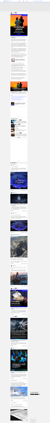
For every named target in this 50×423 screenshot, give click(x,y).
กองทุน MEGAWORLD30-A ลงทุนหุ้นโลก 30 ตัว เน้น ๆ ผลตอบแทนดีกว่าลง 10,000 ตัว (18, 341)
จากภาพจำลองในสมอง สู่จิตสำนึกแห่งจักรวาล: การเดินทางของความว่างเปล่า (19, 205)
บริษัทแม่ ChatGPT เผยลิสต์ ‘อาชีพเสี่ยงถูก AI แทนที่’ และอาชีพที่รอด (18, 372)
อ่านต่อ (16, 169)
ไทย (34, 422)
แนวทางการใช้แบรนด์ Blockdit (33, 421)
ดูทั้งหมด (19, 137)
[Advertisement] (25, 7)
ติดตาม (16, 164)
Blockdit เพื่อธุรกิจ (32, 422)
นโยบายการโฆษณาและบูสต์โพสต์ (33, 420)
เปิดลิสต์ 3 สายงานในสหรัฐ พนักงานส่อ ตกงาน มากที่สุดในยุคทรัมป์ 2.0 (18, 308)
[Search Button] (6, 1)
